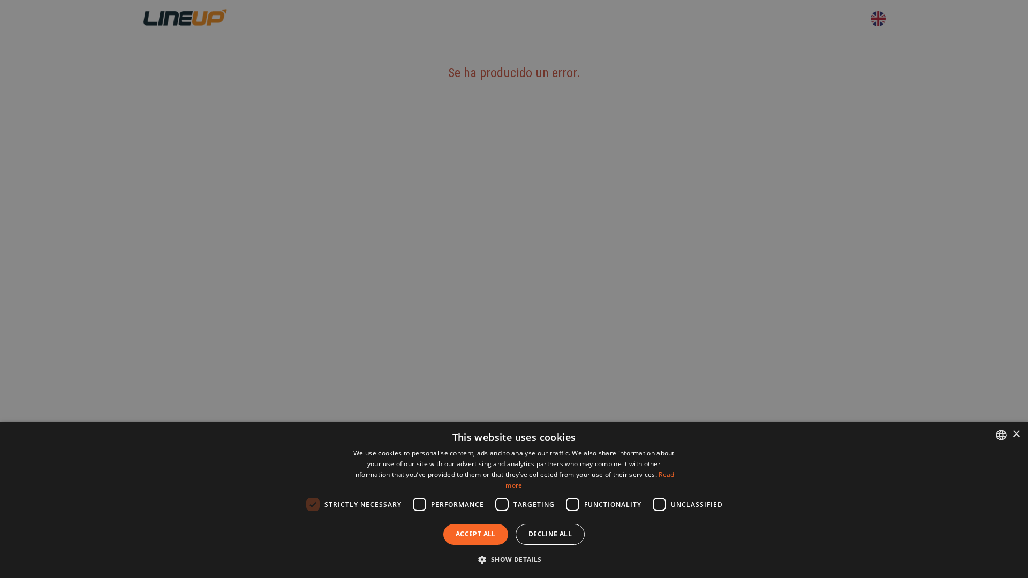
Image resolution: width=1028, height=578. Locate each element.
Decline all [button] (550, 533)
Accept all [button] (476, 533)
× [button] (1016, 434)
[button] (513, 559)
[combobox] (1001, 435)
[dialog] (514, 500)
